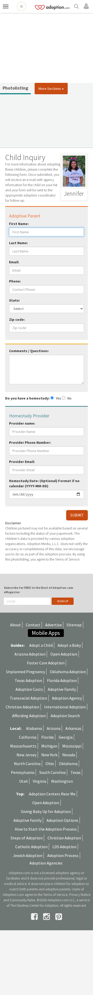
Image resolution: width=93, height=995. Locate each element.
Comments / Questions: (29, 350)
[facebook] (35, 916)
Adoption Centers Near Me (52, 793)
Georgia (66, 737)
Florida (47, 737)
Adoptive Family (62, 689)
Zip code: (17, 319)
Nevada (68, 754)
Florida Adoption (62, 680)
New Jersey (26, 754)
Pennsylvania (22, 772)
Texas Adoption (28, 680)
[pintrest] (58, 916)
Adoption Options (62, 820)
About (15, 624)
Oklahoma (68, 763)
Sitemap (74, 624)
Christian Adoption (22, 706)
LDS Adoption (64, 846)
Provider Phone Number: (30, 442)
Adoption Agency (67, 698)
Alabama (34, 728)
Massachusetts (23, 746)
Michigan (49, 746)
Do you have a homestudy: (27, 398)
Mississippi (71, 746)
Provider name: (22, 423)
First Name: (19, 223)
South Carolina (52, 772)
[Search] (77, 6)
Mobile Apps (46, 632)
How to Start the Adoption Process (46, 829)
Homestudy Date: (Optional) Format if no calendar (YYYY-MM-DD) (44, 483)
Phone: (15, 281)
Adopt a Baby (69, 645)
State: (14, 300)
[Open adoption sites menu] (21, 6)
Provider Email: (22, 461)
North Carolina (27, 763)
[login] (87, 6)
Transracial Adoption (28, 698)
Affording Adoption (29, 715)
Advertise (53, 624)
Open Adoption (63, 654)
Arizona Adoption (29, 654)
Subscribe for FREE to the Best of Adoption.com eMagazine (38, 590)
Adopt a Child (41, 645)
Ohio (49, 763)
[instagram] (47, 916)
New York (49, 754)
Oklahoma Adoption (68, 671)
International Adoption (65, 706)
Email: (14, 262)
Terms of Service (55, 894)
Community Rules (22, 900)
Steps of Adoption (27, 837)
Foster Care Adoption (46, 662)
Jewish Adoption (27, 855)
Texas (76, 772)
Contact (33, 624)
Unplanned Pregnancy (25, 671)
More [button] (49, 88)
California (27, 737)
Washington (62, 781)
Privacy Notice (79, 894)
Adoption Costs (29, 689)
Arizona (53, 728)
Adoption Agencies (46, 863)
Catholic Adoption (31, 846)
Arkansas (73, 728)
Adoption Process (63, 855)
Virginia (39, 781)
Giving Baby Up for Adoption (46, 811)
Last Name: (18, 243)
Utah (23, 781)
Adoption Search (65, 715)
